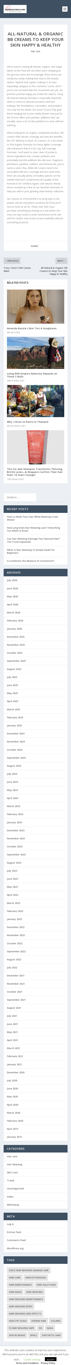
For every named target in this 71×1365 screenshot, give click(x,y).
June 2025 (12, 685)
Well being (13, 1204)
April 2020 (12, 1104)
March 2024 (13, 806)
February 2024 (15, 814)
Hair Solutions (46, 1284)
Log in (10, 1224)
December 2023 (15, 830)
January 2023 (14, 919)
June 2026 (12, 588)
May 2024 (12, 790)
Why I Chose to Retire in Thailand (27, 421)
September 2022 (16, 951)
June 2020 (12, 1088)
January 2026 (14, 628)
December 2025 (15, 636)
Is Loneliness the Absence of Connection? (30, 560)
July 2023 (12, 870)
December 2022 (15, 927)
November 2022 (16, 935)
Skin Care (12, 1172)
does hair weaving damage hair (29, 1270)
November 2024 (16, 741)
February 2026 (15, 620)
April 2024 (12, 798)
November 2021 (16, 983)
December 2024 (15, 733)
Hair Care (15, 1277)
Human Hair (38, 1320)
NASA (50, 1328)
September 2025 (16, 660)
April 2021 (12, 1040)
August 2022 (14, 959)
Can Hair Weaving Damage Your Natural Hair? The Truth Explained (33, 540)
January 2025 (14, 725)
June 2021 (12, 1024)
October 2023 (14, 846)
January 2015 (14, 1136)
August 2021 (14, 1007)
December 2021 (15, 975)
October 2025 (14, 652)
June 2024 (12, 781)
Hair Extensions (35, 1277)
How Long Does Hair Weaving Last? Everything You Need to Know (33, 529)
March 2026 (13, 612)
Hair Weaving (14, 1164)
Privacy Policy (48, 1363)
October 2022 (14, 943)
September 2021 (16, 999)
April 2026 (12, 604)
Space (33, 1335)
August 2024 (14, 765)
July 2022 (12, 967)
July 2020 (12, 1080)
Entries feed (14, 1232)
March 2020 (13, 1112)
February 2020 (15, 1120)
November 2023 (16, 838)
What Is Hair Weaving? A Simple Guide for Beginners (31, 551)
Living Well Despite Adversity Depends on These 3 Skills (32, 375)
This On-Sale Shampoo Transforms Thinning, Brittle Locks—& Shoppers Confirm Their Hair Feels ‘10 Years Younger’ (35, 471)
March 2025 (13, 709)
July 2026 (12, 580)
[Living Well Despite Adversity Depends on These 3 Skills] (35, 353)
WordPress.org (15, 1248)
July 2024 (12, 773)
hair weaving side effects (25, 1313)
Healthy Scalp (18, 1320)
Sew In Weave (17, 1335)
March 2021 (13, 1048)
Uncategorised (15, 1188)
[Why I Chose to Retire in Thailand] (35, 401)
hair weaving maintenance (26, 1299)
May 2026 (12, 596)
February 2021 (15, 1056)
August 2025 (14, 669)
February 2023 (15, 911)
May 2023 (12, 886)
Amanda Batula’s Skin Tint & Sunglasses (32, 328)
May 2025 (12, 693)
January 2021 (14, 1064)
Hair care (35, 51)
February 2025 (15, 717)
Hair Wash (15, 1292)
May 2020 (12, 1096)
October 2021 (14, 991)
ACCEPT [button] (50, 1359)
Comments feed (16, 1240)
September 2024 (16, 757)
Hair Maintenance (20, 1284)
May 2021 (12, 1032)
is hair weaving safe (21, 1328)
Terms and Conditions (27, 1363)
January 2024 (14, 822)
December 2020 (15, 1072)
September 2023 (16, 854)
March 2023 (13, 903)
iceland (55, 1320)
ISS (40, 1328)
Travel (10, 1180)
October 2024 (14, 749)
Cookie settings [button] (32, 1359)
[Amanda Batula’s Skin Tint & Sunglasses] (35, 307)
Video (10, 1196)
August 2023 (14, 862)
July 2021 (12, 1015)
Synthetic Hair (51, 1335)
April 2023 (12, 894)
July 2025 (12, 677)
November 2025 (16, 644)
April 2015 (12, 1128)
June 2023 (12, 878)
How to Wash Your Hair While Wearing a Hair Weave (32, 518)
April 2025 (12, 701)
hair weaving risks (20, 1306)
